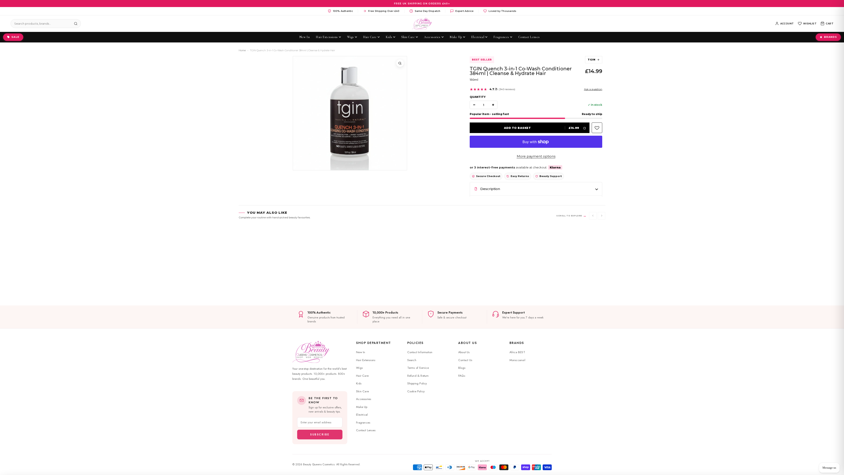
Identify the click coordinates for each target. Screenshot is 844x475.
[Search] (75, 23)
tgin (591, 59)
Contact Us (465, 360)
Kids (358, 383)
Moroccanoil (517, 360)
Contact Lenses (365, 430)
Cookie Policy (416, 391)
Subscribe (319, 435)
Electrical (362, 415)
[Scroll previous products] (593, 215)
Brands (830, 36)
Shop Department (373, 343)
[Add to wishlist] (597, 127)
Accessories (363, 399)
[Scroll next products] (601, 215)
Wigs (359, 368)
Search (411, 360)
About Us (467, 343)
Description (490, 189)
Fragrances (363, 422)
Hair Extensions (365, 360)
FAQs (461, 376)
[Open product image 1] (350, 113)
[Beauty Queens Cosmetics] (422, 24)
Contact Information (420, 352)
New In (360, 352)
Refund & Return (418, 376)
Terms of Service (418, 368)
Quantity (478, 97)
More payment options (536, 156)
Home (242, 50)
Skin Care (362, 391)
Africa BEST (517, 352)
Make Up (361, 407)
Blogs (461, 368)
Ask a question (593, 89)
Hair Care (362, 376)
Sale (15, 36)
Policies (415, 343)
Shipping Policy (417, 383)
